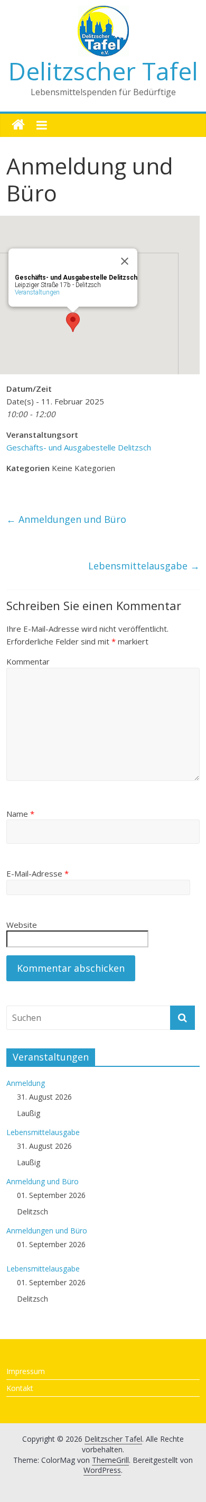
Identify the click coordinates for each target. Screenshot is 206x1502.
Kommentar (28, 661)
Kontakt (19, 1388)
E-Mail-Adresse (37, 873)
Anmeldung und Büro (42, 1181)
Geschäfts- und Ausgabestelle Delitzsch (78, 447)
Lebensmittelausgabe (144, 565)
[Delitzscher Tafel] (18, 125)
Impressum (25, 1371)
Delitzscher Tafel (103, 70)
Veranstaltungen (37, 292)
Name (20, 813)
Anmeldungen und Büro (66, 519)
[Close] (124, 261)
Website (21, 924)
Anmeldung (25, 1083)
